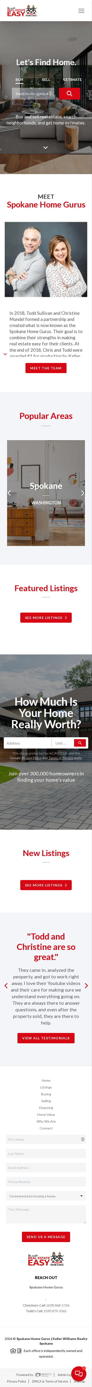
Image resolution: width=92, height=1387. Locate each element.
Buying (46, 1094)
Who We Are (46, 1121)
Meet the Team (46, 368)
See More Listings (45, 618)
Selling (46, 1101)
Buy (19, 79)
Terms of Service (60, 758)
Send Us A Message (46, 1237)
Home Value (46, 1114)
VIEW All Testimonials (46, 1038)
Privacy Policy (31, 758)
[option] (46, 493)
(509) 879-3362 (55, 1311)
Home (46, 1080)
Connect (46, 1128)
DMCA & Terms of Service (50, 1381)
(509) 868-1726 (58, 1305)
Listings (46, 1087)
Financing (46, 1108)
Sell (46, 79)
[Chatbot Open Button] (78, 1373)
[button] (7, 986)
